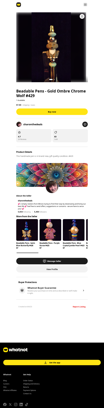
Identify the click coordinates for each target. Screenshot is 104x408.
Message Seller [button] (54, 261)
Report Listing (79, 306)
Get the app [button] (54, 362)
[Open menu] (85, 4)
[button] (85, 124)
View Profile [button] (52, 269)
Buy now (52, 111)
